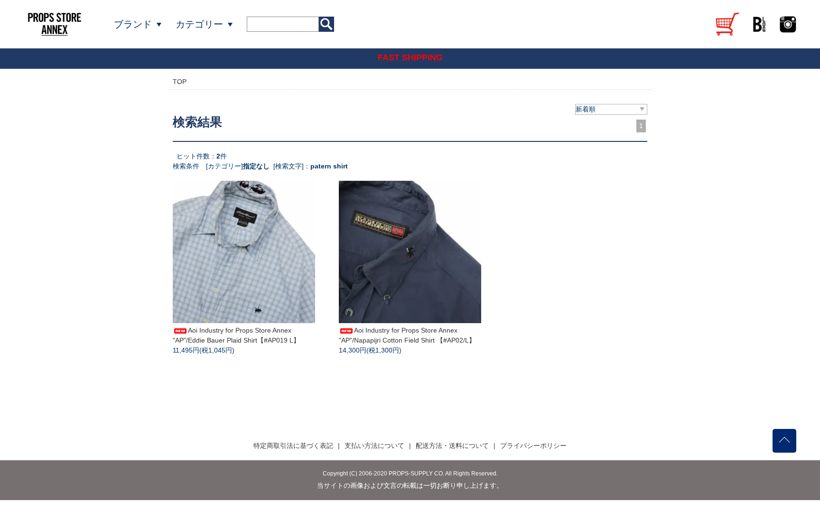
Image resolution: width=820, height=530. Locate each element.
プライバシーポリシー (533, 445)
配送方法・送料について (452, 445)
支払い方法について (374, 445)
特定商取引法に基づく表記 (293, 445)
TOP (179, 81)
